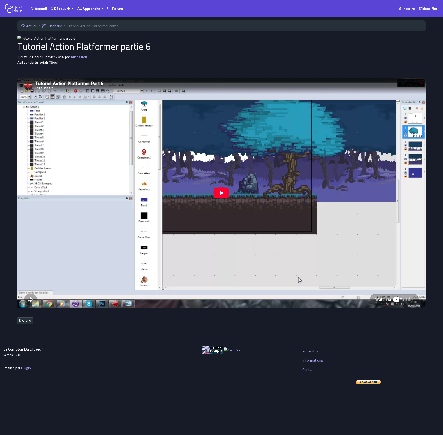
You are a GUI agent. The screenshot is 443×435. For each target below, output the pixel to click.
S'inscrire (407, 8)
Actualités (310, 351)
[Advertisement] (221, 393)
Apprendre (91, 8)
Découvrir (62, 8)
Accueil (40, 8)
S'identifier (428, 8)
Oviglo (26, 367)
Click (26, 321)
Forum (117, 8)
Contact (308, 369)
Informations (312, 360)
